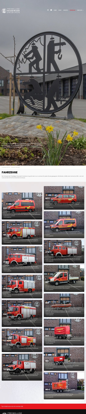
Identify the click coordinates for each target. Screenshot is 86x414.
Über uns (80, 10)
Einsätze (65, 10)
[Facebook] (51, 10)
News (60, 10)
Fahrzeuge (72, 10)
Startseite (13, 167)
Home (55, 10)
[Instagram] (47, 10)
